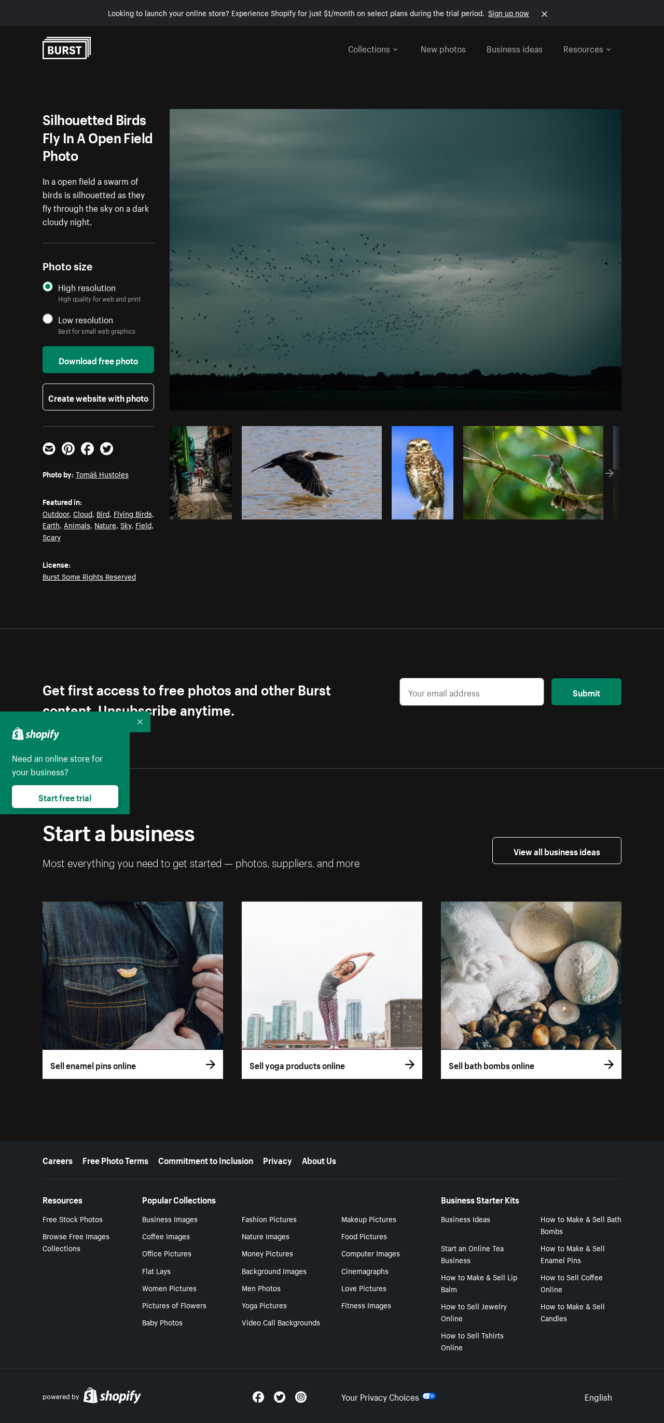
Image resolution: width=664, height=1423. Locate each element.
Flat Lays (156, 1270)
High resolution (87, 287)
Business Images (170, 1218)
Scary (52, 536)
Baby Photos (162, 1322)
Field (143, 524)
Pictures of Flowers (174, 1304)
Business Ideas (465, 1218)
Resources (583, 47)
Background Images (274, 1270)
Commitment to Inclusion (205, 1159)
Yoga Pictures (264, 1304)
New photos (443, 47)
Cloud (82, 513)
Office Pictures (166, 1252)
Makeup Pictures (368, 1218)
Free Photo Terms (115, 1159)
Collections (369, 47)
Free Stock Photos (73, 1218)
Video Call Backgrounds (281, 1322)
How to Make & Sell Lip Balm (479, 1282)
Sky (125, 524)
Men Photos (261, 1287)
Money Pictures (267, 1252)
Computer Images (370, 1252)
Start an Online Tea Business (472, 1253)
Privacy (277, 1159)
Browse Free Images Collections (76, 1241)
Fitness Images (366, 1304)
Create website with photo (98, 397)
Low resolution (85, 319)
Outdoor (56, 513)
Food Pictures (364, 1235)
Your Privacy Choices (380, 1396)
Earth (51, 524)
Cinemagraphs (365, 1270)
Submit (586, 692)
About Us (319, 1159)
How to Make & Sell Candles (573, 1311)
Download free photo (98, 359)
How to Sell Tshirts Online (472, 1340)
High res (310, 508)
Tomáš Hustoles (102, 474)
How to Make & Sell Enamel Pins (573, 1253)
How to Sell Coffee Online (572, 1282)
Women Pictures (169, 1287)
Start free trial (64, 796)
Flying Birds (133, 513)
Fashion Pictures (269, 1218)
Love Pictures (363, 1287)
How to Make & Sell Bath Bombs (581, 1224)
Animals (77, 524)
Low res (204, 508)
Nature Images (265, 1235)
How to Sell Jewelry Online (474, 1311)
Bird (102, 513)
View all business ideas (557, 850)
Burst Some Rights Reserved (89, 576)
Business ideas (515, 47)
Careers (58, 1159)
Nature (105, 524)
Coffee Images (166, 1235)
